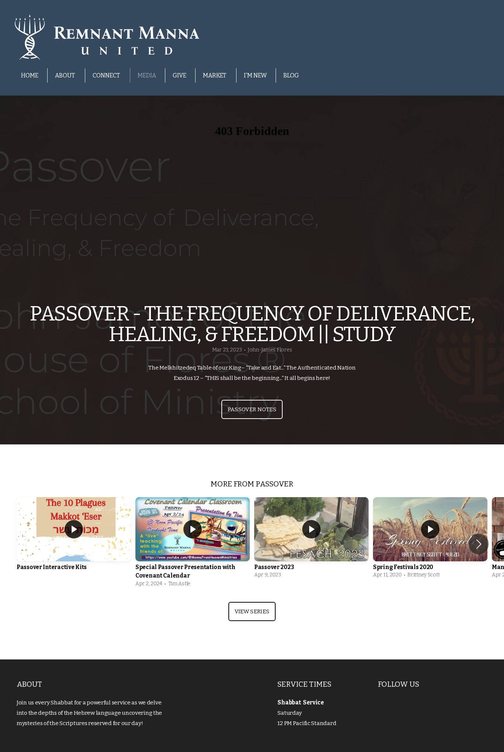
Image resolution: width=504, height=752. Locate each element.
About (65, 75)
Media (147, 75)
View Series (252, 611)
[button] (479, 544)
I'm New (255, 75)
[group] (74, 539)
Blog (291, 75)
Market (215, 75)
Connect (107, 75)
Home (29, 75)
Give (179, 75)
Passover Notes (252, 409)
